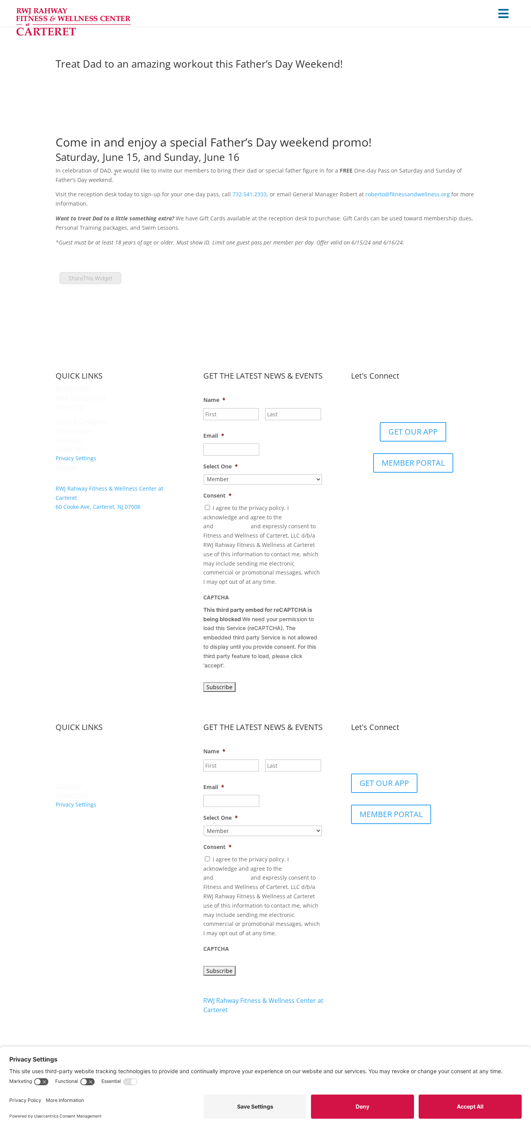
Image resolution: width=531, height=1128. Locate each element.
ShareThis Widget (90, 278)
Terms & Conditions (81, 421)
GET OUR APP (413, 431)
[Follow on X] (405, 401)
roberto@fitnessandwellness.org (407, 194)
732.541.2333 (249, 194)
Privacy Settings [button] (76, 458)
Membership (72, 388)
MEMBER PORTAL (413, 462)
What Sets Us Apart (81, 397)
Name (214, 399)
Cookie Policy (72, 449)
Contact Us (70, 406)
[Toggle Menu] (503, 13)
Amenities (69, 749)
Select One (220, 466)
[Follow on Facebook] (390, 401)
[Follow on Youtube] (436, 401)
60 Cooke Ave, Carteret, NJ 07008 (245, 1024)
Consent (217, 495)
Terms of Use (232, 526)
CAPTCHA (216, 597)
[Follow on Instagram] (421, 401)
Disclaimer (69, 440)
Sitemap (66, 467)
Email (213, 435)
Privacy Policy (73, 430)
